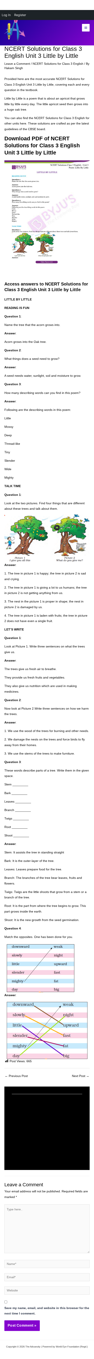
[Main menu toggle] (86, 28)
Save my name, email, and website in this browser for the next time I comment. (46, 1310)
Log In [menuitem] (6, 15)
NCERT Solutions (68, 79)
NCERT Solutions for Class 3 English (58, 63)
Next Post (80, 1076)
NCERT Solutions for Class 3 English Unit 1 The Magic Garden (44, 1146)
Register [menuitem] (20, 15)
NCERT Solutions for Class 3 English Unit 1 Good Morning (44, 1117)
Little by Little (13, 98)
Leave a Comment (17, 63)
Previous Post (16, 1076)
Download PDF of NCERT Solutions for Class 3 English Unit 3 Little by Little (42, 145)
